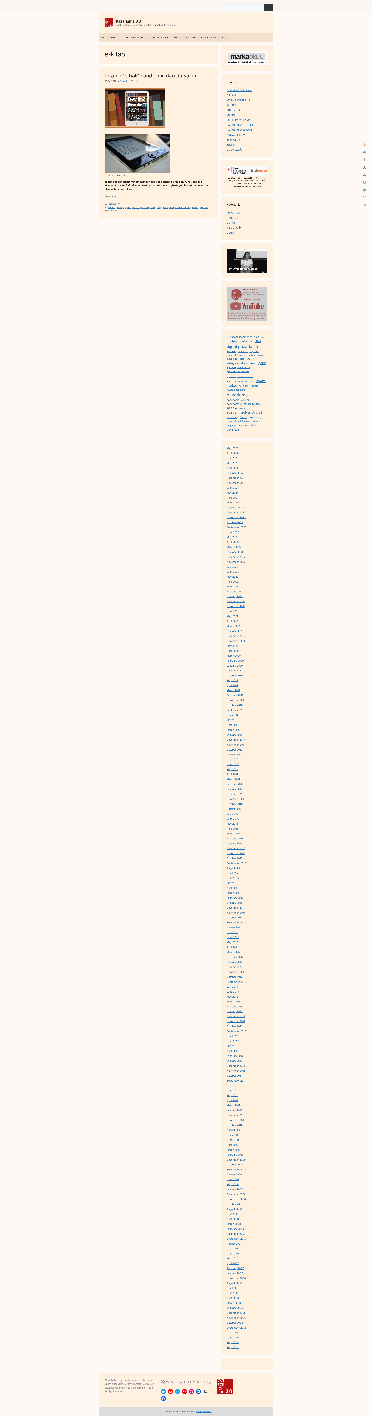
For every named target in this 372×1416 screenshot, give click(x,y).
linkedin (252, 382)
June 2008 (233, 1214)
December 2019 (236, 670)
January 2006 (235, 1307)
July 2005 (232, 1332)
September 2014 (236, 922)
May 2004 (233, 1342)
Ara (221, 3)
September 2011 (236, 1080)
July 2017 (232, 759)
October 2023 (235, 522)
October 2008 (235, 1204)
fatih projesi (137, 207)
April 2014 (232, 947)
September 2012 (236, 1031)
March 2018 (233, 729)
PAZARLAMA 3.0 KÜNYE (213, 37)
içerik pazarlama (240, 376)
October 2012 (235, 1026)
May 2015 (232, 883)
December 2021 (236, 601)
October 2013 (235, 976)
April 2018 (232, 724)
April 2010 (232, 1144)
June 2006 (233, 1293)
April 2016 (232, 828)
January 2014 (235, 962)
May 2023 (232, 537)
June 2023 (233, 532)
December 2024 (236, 477)
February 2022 (235, 591)
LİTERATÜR (233, 110)
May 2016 (232, 823)
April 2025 (233, 468)
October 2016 (235, 804)
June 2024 (233, 487)
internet (251, 363)
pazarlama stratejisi (239, 403)
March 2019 (233, 690)
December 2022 (236, 557)
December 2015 (236, 848)
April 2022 (233, 581)
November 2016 (236, 799)
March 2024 (234, 502)
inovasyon (232, 358)
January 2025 (235, 473)
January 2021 (234, 631)
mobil (165, 207)
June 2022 (233, 571)
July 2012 (232, 1036)
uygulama (232, 425)
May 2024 (232, 492)
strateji (256, 412)
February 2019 (235, 695)
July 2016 (232, 813)
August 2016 (234, 808)
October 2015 (235, 858)
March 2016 (233, 833)
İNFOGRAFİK (234, 227)
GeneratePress (204, 1411)
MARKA (231, 115)
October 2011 (234, 1075)
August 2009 (234, 1174)
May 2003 (233, 1347)
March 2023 (234, 547)
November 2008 (236, 1199)
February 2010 (235, 1154)
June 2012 (233, 1041)
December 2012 (236, 1016)
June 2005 (233, 1337)
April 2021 (232, 621)
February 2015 (235, 897)
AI (227, 337)
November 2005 (236, 1317)
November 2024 (236, 482)
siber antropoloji (183, 207)
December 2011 (236, 1065)
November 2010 (236, 1120)
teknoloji (232, 417)
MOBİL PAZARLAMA (239, 120)
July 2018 (232, 715)
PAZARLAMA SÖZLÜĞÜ (165, 37)
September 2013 (236, 981)
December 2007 (236, 1233)
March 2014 (233, 952)
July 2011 (232, 1085)
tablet (195, 207)
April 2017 (232, 774)
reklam (256, 403)
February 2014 (235, 957)
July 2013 (232, 986)
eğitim (128, 207)
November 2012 (236, 1021)
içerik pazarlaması (237, 381)
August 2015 (234, 868)
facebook (243, 351)
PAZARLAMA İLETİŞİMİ (240, 125)
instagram (244, 358)
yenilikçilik (233, 430)
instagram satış (236, 363)
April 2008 (233, 1219)
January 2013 (235, 1011)
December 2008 (236, 1194)
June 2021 (233, 611)
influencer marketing (245, 355)
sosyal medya (238, 412)
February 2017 (235, 784)
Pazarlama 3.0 (128, 21)
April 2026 (233, 453)
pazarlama (237, 394)
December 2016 (236, 794)
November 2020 (236, 640)
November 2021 (236, 606)
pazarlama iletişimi (238, 399)
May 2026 (232, 448)
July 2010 (232, 1135)
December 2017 (236, 739)
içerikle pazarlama (238, 367)
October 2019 (235, 675)
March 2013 (233, 1001)
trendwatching (255, 417)
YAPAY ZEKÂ (234, 149)
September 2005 (236, 1327)
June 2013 (233, 991)
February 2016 (235, 838)
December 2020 (236, 636)
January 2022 (235, 596)
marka (261, 381)
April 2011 (232, 1100)
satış (229, 407)
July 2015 (232, 873)
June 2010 (233, 1139)
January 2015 (234, 902)
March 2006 (234, 1302)
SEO (235, 408)
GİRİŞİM (231, 95)
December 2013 (236, 967)
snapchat (242, 408)
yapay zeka (247, 425)
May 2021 (232, 616)
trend (243, 417)
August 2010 (234, 1130)
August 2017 (234, 754)
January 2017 (234, 789)
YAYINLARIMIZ (109, 37)
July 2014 (232, 932)
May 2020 (232, 645)
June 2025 (233, 458)
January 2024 (235, 507)
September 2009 (237, 1169)
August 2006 (234, 1283)
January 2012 (234, 1060)
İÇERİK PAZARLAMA (238, 100)
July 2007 (232, 1248)
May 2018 (232, 720)
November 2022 (236, 561)
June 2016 (233, 818)
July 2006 (232, 1288)
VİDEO (230, 232)
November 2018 (236, 700)
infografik (260, 355)
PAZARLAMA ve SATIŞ (240, 129)
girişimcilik (254, 351)
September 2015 (236, 863)
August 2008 (234, 1209)
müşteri (254, 385)
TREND (231, 144)
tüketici (238, 421)
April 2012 (232, 1051)
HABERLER (233, 217)
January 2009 (235, 1189)
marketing (234, 385)
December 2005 (236, 1312)
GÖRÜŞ (231, 222)
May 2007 (232, 1258)
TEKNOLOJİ (233, 139)
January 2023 (235, 552)
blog (263, 337)
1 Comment (113, 210)
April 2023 (233, 542)
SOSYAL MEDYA (236, 134)
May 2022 (232, 576)
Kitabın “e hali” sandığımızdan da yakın (150, 76)
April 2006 (233, 1298)
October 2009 (235, 1164)
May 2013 (232, 996)
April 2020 (233, 650)
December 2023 (236, 512)
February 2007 (235, 1268)
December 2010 (236, 1115)
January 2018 (234, 734)
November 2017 (236, 744)
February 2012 (235, 1055)
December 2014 (236, 907)
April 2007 (233, 1263)
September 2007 (236, 1238)
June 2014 (233, 937)
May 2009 (233, 1184)
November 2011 (236, 1070)
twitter (230, 421)
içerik (262, 363)
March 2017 (233, 779)
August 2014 (234, 927)
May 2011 (232, 1095)
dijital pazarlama (242, 346)
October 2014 (235, 917)
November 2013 (236, 971)
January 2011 (234, 1110)
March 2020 (234, 655)
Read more (111, 196)
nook (171, 207)
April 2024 (233, 497)
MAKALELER (114, 204)
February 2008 (235, 1228)
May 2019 (232, 680)
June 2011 (232, 1090)
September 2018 (236, 710)
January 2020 (235, 665)
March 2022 (234, 586)
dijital (258, 341)
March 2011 (233, 1105)
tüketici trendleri (252, 421)
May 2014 (232, 942)
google (230, 355)
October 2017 (235, 749)
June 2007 (233, 1253)
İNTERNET (233, 105)
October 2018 (235, 705)
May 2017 (232, 769)
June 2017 (233, 764)
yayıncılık (203, 207)
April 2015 (232, 888)
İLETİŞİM (190, 37)
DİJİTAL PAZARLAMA (239, 90)
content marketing (240, 341)
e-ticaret (231, 351)
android (111, 207)
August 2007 (234, 1243)
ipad (146, 207)
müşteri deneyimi (236, 389)
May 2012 (232, 1046)
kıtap (159, 207)
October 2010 (235, 1125)
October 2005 (235, 1322)
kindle (152, 207)
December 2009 (236, 1159)
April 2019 (232, 685)
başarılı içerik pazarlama (244, 336)
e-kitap (120, 207)
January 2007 (235, 1273)
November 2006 (236, 1278)
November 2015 (236, 853)
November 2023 (236, 517)
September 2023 (236, 527)
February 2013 (235, 1006)
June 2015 (233, 878)
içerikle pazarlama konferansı (238, 372)
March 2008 (234, 1223)
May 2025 (232, 463)
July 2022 (232, 566)
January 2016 (235, 843)
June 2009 (233, 1179)
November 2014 (236, 912)
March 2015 (233, 892)
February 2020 (235, 660)
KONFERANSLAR (134, 37)
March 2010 (233, 1149)
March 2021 (233, 626)
